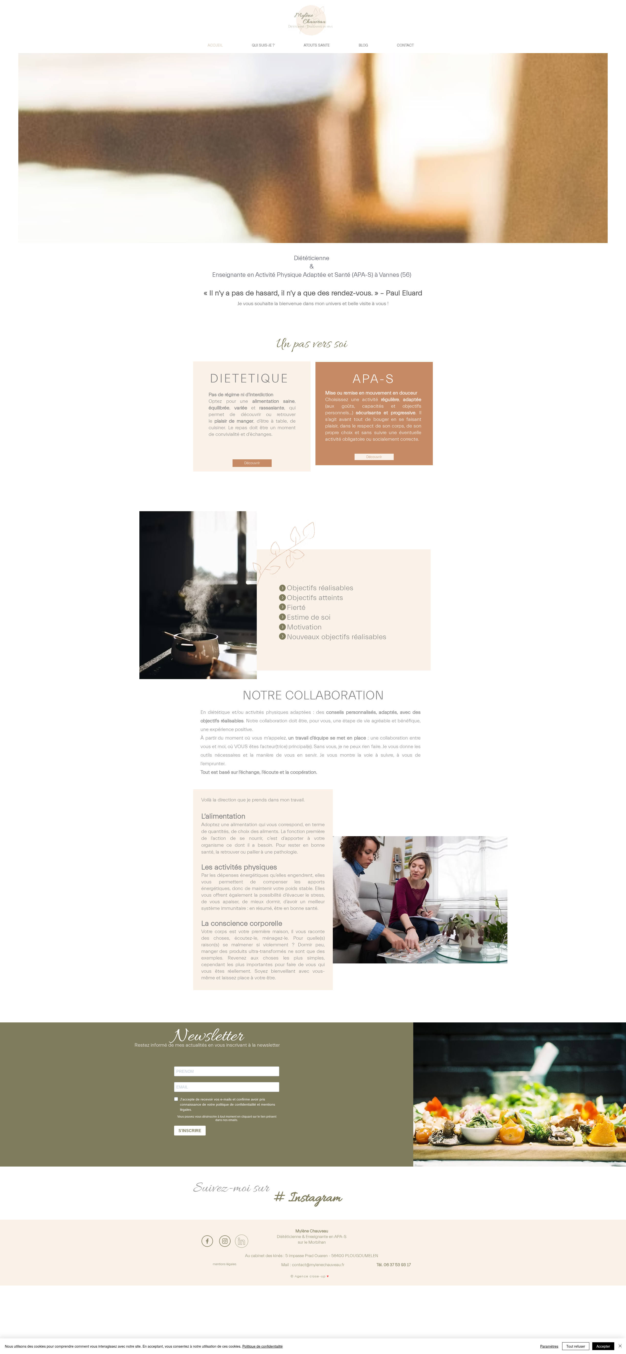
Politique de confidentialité (262, 1346)
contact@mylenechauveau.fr (318, 1264)
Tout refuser (575, 1346)
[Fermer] (620, 1346)
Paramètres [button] (549, 1346)
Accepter (603, 1346)
